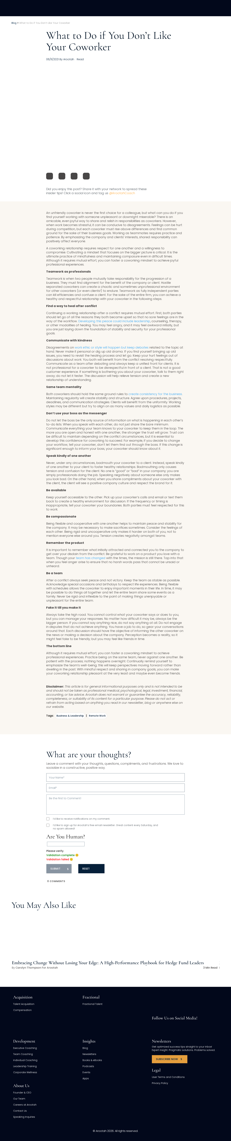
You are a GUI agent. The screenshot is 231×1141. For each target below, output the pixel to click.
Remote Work (97, 715)
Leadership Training (25, 1066)
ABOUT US (179, 8)
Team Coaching (23, 1054)
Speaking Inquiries (24, 1117)
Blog (85, 1048)
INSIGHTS (201, 8)
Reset (86, 868)
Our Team (19, 1098)
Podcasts (88, 1066)
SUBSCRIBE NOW (167, 1059)
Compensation (22, 1010)
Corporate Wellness (25, 1072)
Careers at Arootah (25, 1104)
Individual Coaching (25, 1060)
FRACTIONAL (128, 8)
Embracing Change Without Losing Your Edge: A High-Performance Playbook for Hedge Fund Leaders (108, 963)
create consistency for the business (155, 394)
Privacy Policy (160, 1083)
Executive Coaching (25, 1048)
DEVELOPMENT (154, 8)
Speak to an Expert (207, 1117)
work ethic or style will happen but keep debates (111, 347)
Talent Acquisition (23, 1004)
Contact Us (20, 1110)
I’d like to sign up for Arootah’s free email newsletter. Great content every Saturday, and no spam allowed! (105, 827)
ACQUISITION (102, 8)
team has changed (90, 558)
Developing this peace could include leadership (114, 321)
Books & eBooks (92, 1060)
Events (86, 1072)
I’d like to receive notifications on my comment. (81, 818)
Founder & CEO (22, 1092)
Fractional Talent (92, 1004)
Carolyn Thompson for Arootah (37, 968)
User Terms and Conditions (168, 1077)
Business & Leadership (70, 715)
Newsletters (89, 1054)
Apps (86, 1078)
